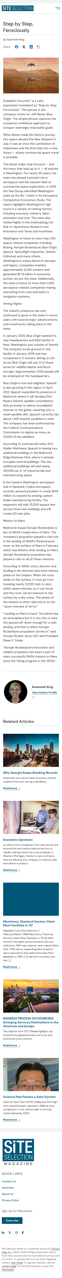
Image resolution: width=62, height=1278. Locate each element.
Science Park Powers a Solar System (29, 1097)
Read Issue (10, 1045)
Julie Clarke (17, 1262)
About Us (7, 1194)
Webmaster (8, 1269)
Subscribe (12, 1220)
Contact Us (9, 1181)
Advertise (8, 1187)
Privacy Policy (10, 1200)
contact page (9, 1266)
